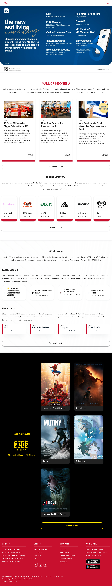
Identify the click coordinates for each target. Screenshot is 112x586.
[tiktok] (45, 565)
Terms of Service (53, 576)
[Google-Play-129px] (93, 565)
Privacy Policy (40, 576)
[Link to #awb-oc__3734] (107, 3)
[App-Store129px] (93, 560)
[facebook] (36, 565)
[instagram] (40, 565)
